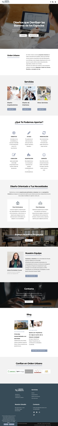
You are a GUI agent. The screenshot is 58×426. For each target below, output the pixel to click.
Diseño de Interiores (36, 396)
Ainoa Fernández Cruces (14, 270)
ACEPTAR (6, 424)
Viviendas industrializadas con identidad (20, 336)
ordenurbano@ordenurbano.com (40, 407)
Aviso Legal (39, 423)
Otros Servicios (42, 103)
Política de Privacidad (46, 423)
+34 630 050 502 (36, 409)
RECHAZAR (11, 424)
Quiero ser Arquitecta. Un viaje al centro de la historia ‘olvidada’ (36, 335)
